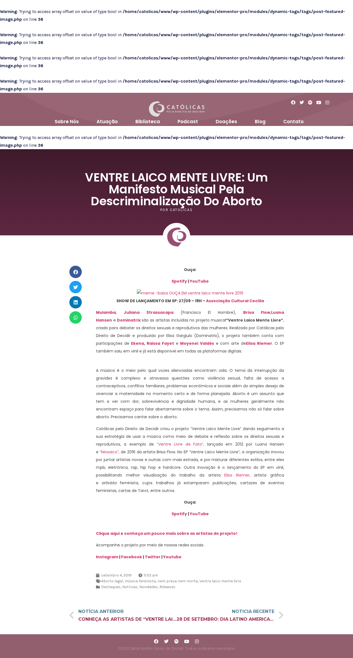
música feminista (140, 581)
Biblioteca (147, 121)
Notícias (130, 587)
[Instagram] (196, 641)
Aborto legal (112, 581)
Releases (167, 587)
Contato (293, 121)
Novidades (148, 587)
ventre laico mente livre (220, 581)
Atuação (107, 121)
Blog (260, 121)
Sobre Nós (67, 121)
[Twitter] (166, 641)
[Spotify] (176, 641)
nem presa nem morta (177, 581)
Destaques (111, 587)
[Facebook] (156, 641)
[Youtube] (186, 641)
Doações (226, 121)
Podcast (188, 121)
